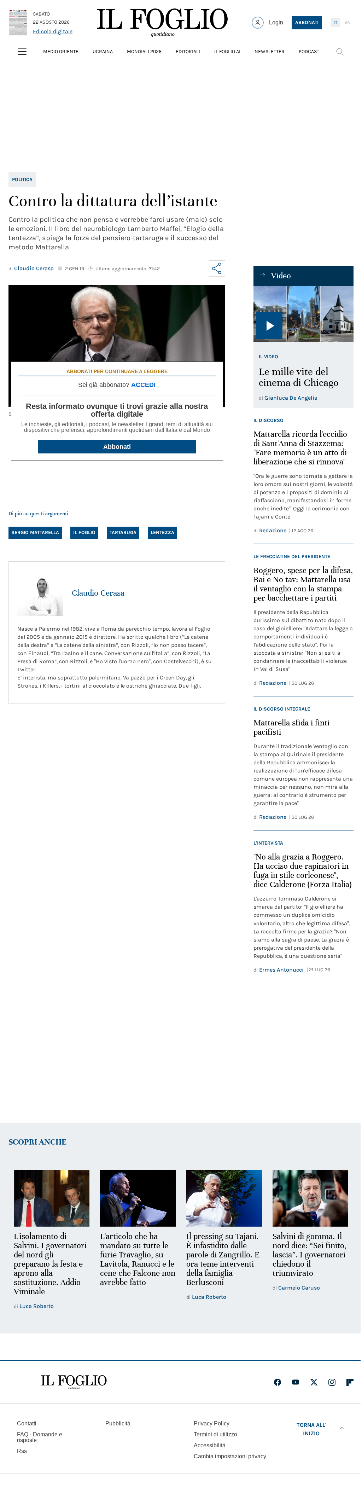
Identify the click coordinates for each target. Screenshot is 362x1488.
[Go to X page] (313, 1382)
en (347, 22)
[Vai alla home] (162, 22)
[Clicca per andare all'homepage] (73, 1382)
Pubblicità (117, 1423)
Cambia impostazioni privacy (230, 1456)
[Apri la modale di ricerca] (339, 51)
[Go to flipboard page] (350, 1382)
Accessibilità (210, 1445)
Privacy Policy (211, 1423)
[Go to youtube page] (295, 1382)
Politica (22, 179)
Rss (22, 1451)
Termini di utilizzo (215, 1434)
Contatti (26, 1423)
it (335, 22)
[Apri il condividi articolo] (217, 268)
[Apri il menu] (22, 51)
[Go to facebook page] (277, 1382)
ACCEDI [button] (143, 384)
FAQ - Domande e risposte (39, 1437)
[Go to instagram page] (331, 1382)
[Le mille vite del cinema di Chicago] (303, 314)
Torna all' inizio (311, 1429)
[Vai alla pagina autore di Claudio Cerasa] (40, 593)
